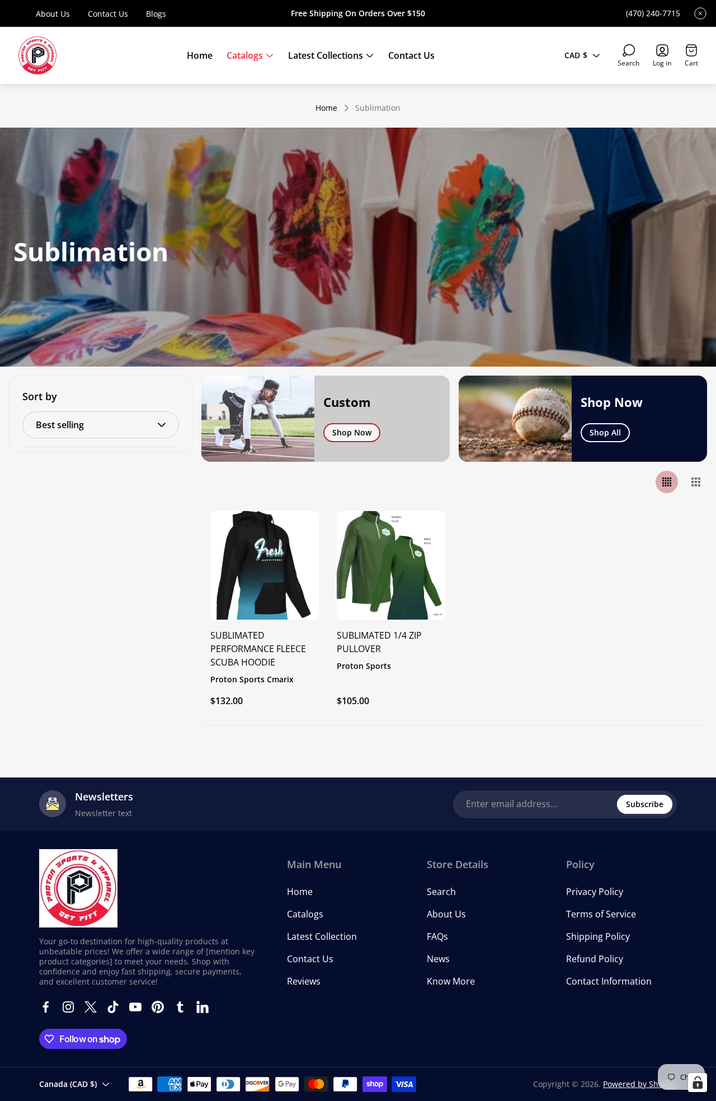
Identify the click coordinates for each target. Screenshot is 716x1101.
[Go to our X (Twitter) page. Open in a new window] (90, 1007)
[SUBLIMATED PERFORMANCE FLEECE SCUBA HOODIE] (264, 565)
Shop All (605, 432)
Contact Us (108, 13)
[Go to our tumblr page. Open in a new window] (180, 1007)
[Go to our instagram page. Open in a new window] (68, 1007)
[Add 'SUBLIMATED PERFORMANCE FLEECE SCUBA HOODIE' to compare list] (296, 564)
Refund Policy (594, 959)
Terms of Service (601, 914)
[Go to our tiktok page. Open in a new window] (113, 1007)
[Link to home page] (78, 888)
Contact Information (609, 981)
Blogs (156, 13)
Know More (451, 981)
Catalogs (305, 914)
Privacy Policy (594, 892)
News (438, 959)
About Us (53, 13)
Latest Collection (322, 936)
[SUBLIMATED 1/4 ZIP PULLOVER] (391, 565)
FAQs (437, 936)
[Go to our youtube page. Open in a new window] (135, 1007)
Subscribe (644, 804)
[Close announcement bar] (700, 13)
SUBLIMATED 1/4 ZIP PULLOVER (379, 642)
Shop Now (351, 432)
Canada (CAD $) (68, 1084)
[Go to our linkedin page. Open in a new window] (202, 1007)
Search (441, 892)
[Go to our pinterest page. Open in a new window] (157, 1007)
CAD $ (575, 55)
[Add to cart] (296, 533)
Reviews (304, 981)
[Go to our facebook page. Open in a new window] (46, 1007)
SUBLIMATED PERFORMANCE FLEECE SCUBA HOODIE (258, 648)
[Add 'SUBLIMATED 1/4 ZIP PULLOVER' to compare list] (422, 564)
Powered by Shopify (640, 1084)
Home (326, 108)
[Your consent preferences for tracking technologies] (697, 1082)
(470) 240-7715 (653, 13)
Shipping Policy (598, 936)
